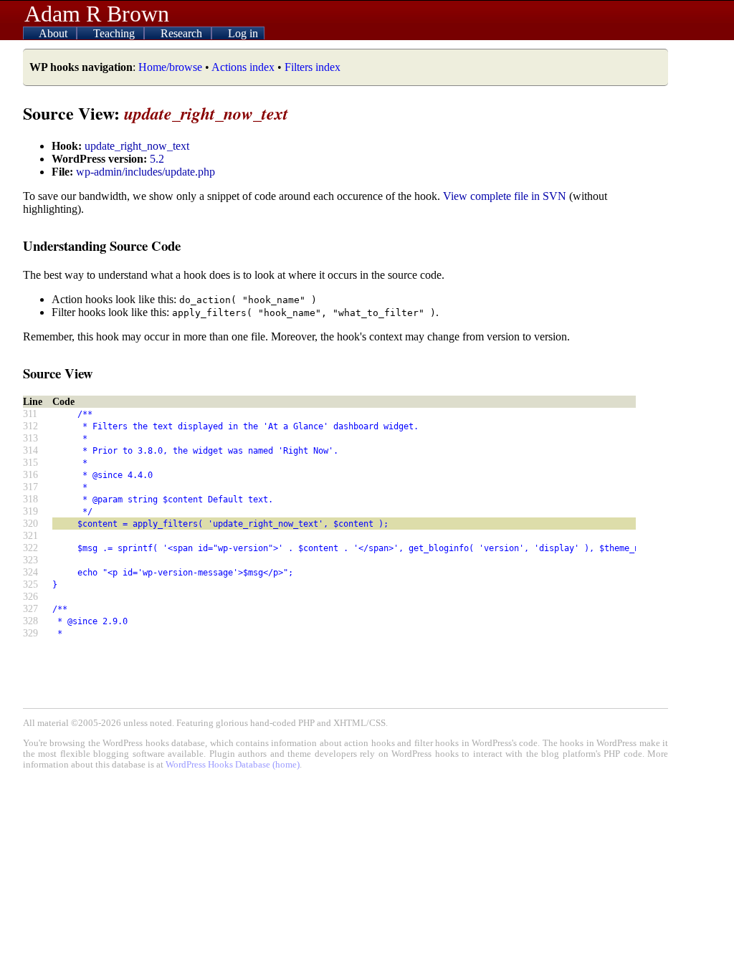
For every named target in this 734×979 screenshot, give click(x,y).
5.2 (157, 159)
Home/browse (170, 67)
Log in (243, 33)
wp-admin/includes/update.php (145, 172)
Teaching (115, 33)
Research (183, 33)
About (54, 33)
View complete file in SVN (504, 196)
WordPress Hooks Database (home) (233, 765)
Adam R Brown (96, 14)
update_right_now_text (137, 146)
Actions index (243, 67)
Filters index (312, 67)
